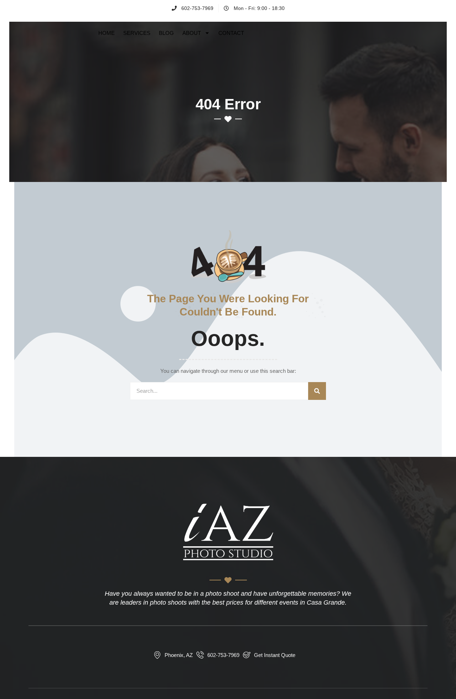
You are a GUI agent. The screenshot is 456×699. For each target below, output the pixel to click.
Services (136, 33)
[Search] (317, 391)
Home (106, 33)
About (191, 33)
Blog (166, 33)
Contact (231, 33)
